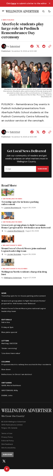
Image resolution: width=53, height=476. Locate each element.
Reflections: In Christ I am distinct (16, 374)
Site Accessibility (8, 448)
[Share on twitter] (38, 46)
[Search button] (43, 11)
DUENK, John (6, 395)
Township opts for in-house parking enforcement (23, 296)
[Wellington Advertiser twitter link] (4, 461)
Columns (5, 362)
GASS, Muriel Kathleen (11, 385)
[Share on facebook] (32, 46)
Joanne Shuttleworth (12, 208)
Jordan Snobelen (14, 254)
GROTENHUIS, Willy (9, 390)
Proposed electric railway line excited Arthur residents (26, 364)
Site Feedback (7, 444)
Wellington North (10, 245)
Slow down (6, 369)
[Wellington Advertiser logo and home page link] (22, 11)
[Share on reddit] (44, 46)
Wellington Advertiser (13, 278)
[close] (49, 3)
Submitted (15, 46)
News (5, 20)
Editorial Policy (7, 440)
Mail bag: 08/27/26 (9, 343)
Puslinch (10, 20)
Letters (5, 341)
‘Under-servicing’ (9, 348)
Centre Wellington (10, 199)
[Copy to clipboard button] (49, 46)
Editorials (6, 320)
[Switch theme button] (49, 11)
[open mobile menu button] (3, 11)
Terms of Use (6, 433)
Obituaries (6, 383)
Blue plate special (9, 332)
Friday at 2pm (7, 327)
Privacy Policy (7, 437)
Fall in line (5, 322)
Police (20, 268)
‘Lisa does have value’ (10, 353)
